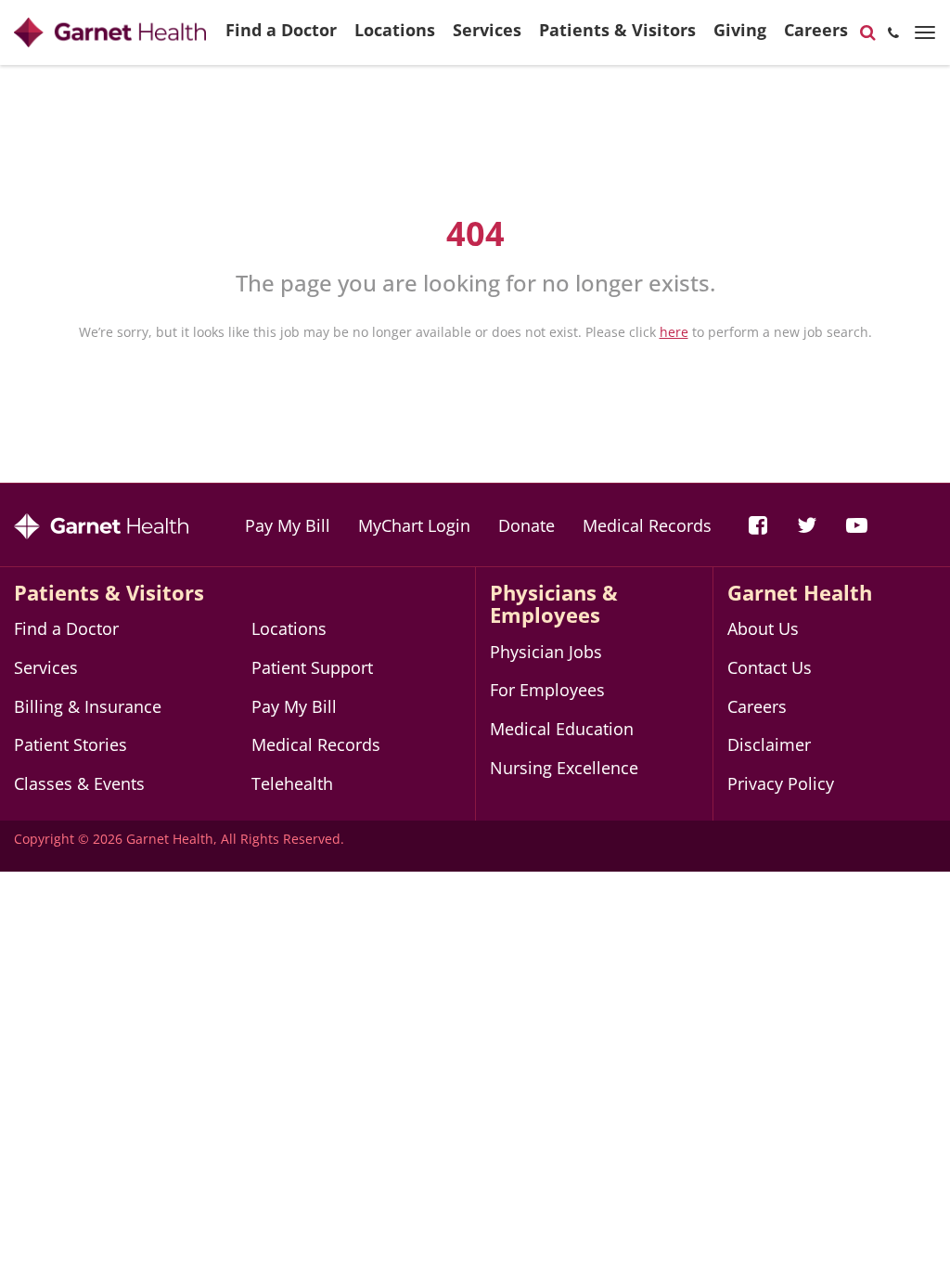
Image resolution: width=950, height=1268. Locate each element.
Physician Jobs (546, 651)
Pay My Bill (287, 525)
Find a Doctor (281, 30)
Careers (816, 30)
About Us (763, 628)
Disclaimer (769, 744)
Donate (526, 525)
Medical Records (647, 525)
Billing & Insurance (87, 706)
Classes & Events (79, 783)
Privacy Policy (780, 783)
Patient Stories (70, 744)
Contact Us (769, 667)
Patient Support (312, 667)
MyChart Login (414, 525)
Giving (739, 30)
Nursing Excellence (564, 768)
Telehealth (292, 783)
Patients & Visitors (617, 30)
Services (487, 30)
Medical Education (562, 729)
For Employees (547, 690)
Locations (394, 30)
